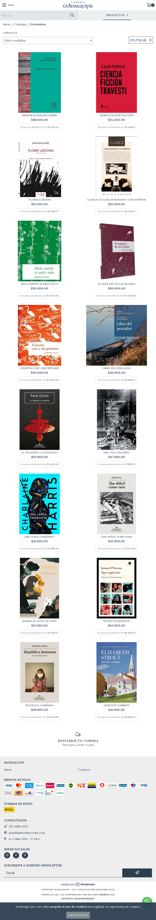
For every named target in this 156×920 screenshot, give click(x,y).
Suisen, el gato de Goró (39, 620)
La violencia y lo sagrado (39, 452)
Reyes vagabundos (116, 620)
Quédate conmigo (117, 705)
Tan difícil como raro (116, 536)
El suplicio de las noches (116, 283)
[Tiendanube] (78, 885)
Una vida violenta (116, 452)
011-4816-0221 (18, 826)
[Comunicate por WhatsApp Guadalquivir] (147, 901)
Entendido (78, 915)
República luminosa (39, 705)
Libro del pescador (116, 368)
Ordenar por (10, 32)
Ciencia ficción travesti (116, 115)
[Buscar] (72, 15)
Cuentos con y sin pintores (39, 368)
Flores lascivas (39, 199)
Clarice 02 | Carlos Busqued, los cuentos (116, 199)
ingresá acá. (107, 894)
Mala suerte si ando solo (39, 283)
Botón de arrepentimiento (78, 898)
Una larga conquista (39, 536)
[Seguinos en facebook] (16, 855)
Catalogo (20, 24)
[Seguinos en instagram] (7, 855)
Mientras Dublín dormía (39, 115)
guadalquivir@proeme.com (27, 833)
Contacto (84, 769)
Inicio (7, 24)
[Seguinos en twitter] (25, 855)
